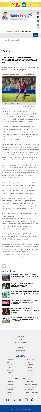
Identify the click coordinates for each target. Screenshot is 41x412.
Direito (10, 367)
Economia (10, 370)
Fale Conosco (20, 350)
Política (10, 359)
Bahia (10, 365)
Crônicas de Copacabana (30, 392)
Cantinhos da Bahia (31, 384)
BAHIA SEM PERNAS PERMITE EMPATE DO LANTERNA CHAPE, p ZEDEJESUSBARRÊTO (25, 293)
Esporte (7, 51)
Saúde (10, 373)
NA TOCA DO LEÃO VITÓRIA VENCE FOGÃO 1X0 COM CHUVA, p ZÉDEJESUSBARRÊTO (22, 285)
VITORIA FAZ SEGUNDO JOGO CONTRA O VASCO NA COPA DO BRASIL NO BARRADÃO (24, 302)
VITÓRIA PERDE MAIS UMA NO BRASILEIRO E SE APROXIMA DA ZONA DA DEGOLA (25, 310)
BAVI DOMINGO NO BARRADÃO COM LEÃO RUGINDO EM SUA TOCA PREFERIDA (25, 276)
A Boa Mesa (10, 387)
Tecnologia (30, 359)
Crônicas (10, 389)
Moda (30, 395)
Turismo (30, 362)
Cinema (10, 395)
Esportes (10, 392)
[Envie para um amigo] (4, 266)
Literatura (30, 381)
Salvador (10, 362)
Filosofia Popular (30, 389)
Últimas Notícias (13, 32)
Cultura (30, 370)
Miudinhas (26, 32)
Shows (31, 365)
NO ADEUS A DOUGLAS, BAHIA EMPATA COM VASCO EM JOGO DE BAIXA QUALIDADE (24, 319)
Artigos (20, 347)
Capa (3, 32)
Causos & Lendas (31, 387)
